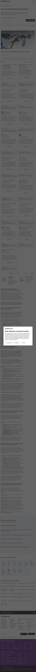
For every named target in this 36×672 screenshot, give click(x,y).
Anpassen (23, 342)
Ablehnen (16, 342)
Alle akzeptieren (9, 342)
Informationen (16, 337)
